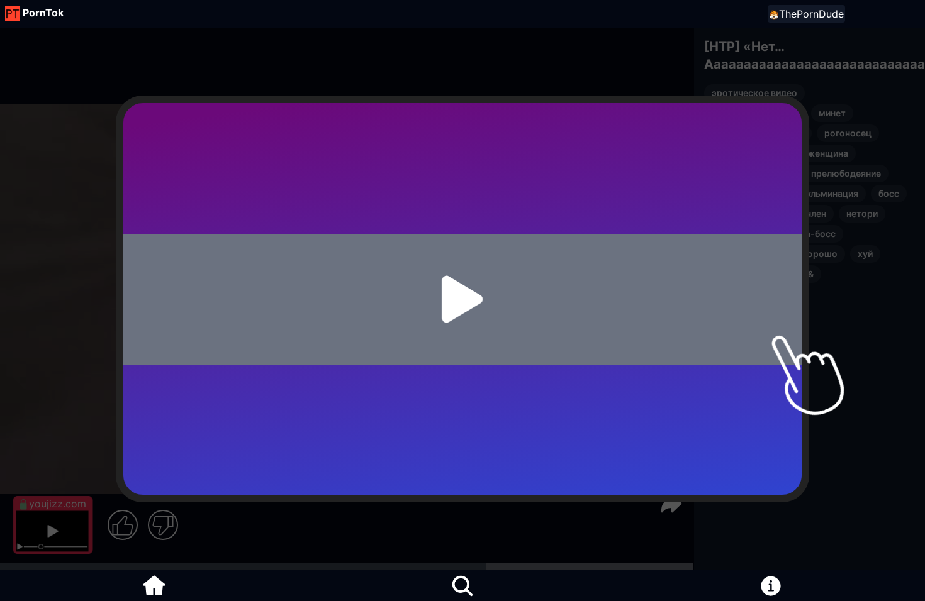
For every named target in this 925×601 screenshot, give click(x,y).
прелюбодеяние (846, 173)
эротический (740, 133)
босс (888, 193)
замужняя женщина (755, 113)
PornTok (43, 12)
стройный (733, 153)
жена (769, 193)
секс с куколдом (748, 294)
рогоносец (848, 133)
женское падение (750, 273)
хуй (865, 253)
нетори (862, 213)
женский (730, 233)
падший (728, 213)
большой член (795, 213)
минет (832, 113)
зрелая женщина (811, 153)
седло (725, 193)
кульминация (829, 193)
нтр (796, 133)
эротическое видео (754, 92)
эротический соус (751, 173)
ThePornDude (811, 14)
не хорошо (814, 253)
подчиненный (741, 253)
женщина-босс (803, 233)
